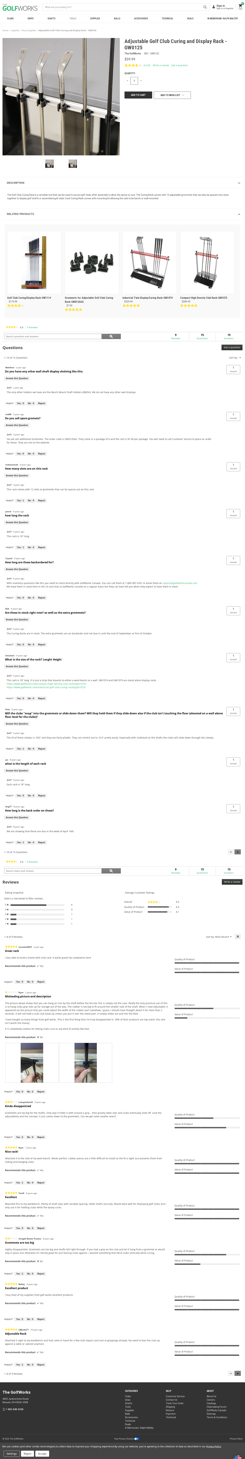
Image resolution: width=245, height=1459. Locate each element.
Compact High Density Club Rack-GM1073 (203, 297)
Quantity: (130, 73)
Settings (11, 1453)
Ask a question (180, 65)
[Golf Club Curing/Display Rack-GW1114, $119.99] (34, 262)
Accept (42, 1453)
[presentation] (32, 1062)
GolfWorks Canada (216, 1410)
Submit (205, 7)
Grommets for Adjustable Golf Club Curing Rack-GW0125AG (89, 299)
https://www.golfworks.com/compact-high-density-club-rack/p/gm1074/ (46, 683)
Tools (73, 18)
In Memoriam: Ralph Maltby (222, 18)
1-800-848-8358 (14, 1409)
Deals (190, 18)
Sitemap (211, 1413)
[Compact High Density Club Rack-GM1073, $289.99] (207, 262)
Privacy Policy (236, 1439)
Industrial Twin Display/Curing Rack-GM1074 (147, 297)
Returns (170, 1410)
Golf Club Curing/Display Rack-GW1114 (29, 297)
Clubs (10, 18)
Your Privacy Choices (124, 1439)
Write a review (161, 65)
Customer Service (175, 1396)
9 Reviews (33, 327)
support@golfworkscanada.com (179, 583)
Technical (167, 18)
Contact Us (171, 1399)
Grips (31, 18)
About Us (211, 1396)
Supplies (95, 18)
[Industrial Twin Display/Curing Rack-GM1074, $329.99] (149, 262)
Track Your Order (175, 1403)
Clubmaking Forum (216, 1406)
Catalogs (211, 1403)
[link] (12, 327)
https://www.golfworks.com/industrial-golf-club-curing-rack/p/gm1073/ (46, 687)
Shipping (170, 1406)
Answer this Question (17, 378)
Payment (171, 1413)
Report (41, 403)
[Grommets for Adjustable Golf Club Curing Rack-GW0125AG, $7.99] (92, 262)
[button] (122, 183)
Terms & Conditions (217, 1417)
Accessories (141, 18)
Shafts (52, 18)
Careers (211, 1399)
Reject (27, 1453)
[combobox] (126, 7)
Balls (117, 18)
